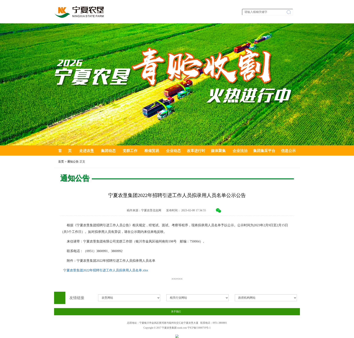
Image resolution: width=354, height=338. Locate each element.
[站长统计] (177, 335)
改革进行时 (196, 151)
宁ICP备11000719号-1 (199, 327)
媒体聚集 (218, 151)
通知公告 (73, 161)
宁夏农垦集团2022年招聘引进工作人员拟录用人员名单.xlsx (105, 270)
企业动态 (173, 151)
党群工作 (130, 151)
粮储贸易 (151, 151)
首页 (61, 161)
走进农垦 (86, 151)
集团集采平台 (264, 151)
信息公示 (288, 151)
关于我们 (176, 311)
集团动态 (108, 151)
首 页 (65, 151)
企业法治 (240, 151)
